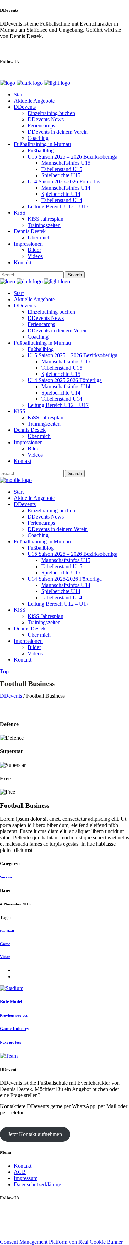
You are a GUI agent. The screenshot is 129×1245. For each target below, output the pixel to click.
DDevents (11, 696)
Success (6, 877)
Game (5, 944)
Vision (5, 956)
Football (7, 931)
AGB (20, 1172)
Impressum (25, 1178)
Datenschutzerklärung (37, 1184)
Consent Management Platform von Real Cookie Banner (61, 1242)
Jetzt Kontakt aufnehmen (35, 1134)
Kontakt (22, 1166)
